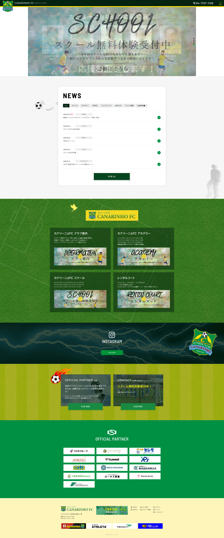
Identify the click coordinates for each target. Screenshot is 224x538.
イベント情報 (129, 105)
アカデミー (85, 105)
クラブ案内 (145, 507)
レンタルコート (159, 512)
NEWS (95, 105)
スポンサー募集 (146, 509)
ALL (66, 105)
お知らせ (118, 105)
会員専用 (141, 105)
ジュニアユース (106, 105)
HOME (134, 507)
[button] (194, 38)
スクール (75, 105)
